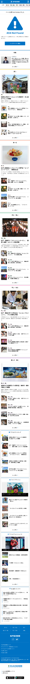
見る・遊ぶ (12, 5)
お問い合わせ (4, 650)
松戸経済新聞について (6, 644)
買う (17, 5)
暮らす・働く (22, 5)
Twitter (16, 639)
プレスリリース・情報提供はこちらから (10, 646)
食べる (7, 5)
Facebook (13, 639)
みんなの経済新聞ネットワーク (15, 666)
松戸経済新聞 (15, 2)
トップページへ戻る (15, 43)
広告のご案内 (4, 652)
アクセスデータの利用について (8, 648)
